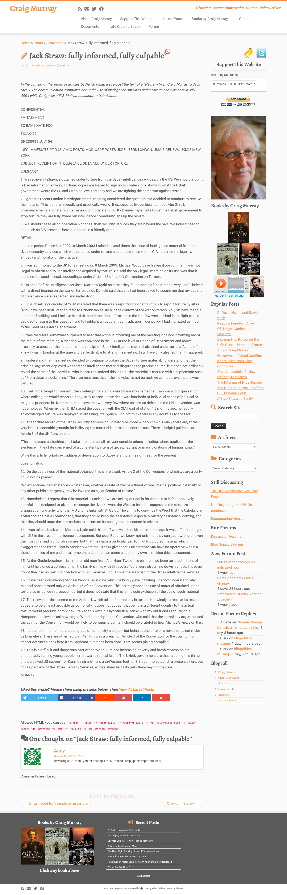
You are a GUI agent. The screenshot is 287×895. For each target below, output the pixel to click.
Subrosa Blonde (227, 700)
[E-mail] (88, 9)
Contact (245, 19)
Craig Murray (33, 8)
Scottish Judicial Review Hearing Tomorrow (130, 841)
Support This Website (137, 19)
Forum (154, 26)
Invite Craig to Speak (124, 26)
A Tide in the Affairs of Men (122, 846)
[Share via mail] (161, 697)
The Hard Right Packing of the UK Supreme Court (133, 851)
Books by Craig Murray (210, 19)
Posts (38, 43)
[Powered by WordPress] (141, 887)
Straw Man (54, 43)
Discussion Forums (226, 536)
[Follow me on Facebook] (103, 9)
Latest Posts (173, 19)
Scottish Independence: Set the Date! (127, 856)
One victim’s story (183, 803)
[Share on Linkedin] (142, 697)
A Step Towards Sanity (235, 398)
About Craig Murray (96, 19)
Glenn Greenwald (228, 677)
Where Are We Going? (119, 867)
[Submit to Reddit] (104, 697)
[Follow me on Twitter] (95, 9)
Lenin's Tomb (226, 689)
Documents (90, 26)
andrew (64, 65)
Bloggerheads (226, 672)
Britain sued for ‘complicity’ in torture (56, 803)
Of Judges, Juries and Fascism (124, 835)
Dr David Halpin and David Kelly (124, 830)
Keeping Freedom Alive (235, 323)
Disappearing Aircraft (228, 518)
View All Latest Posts (136, 689)
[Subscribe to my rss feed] (81, 9)
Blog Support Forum (227, 544)
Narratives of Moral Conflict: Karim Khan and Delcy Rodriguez (239, 361)
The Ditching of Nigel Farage (239, 382)
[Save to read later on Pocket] (123, 697)
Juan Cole (224, 683)
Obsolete (223, 694)
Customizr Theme (173, 888)
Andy (59, 751)
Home (25, 43)
